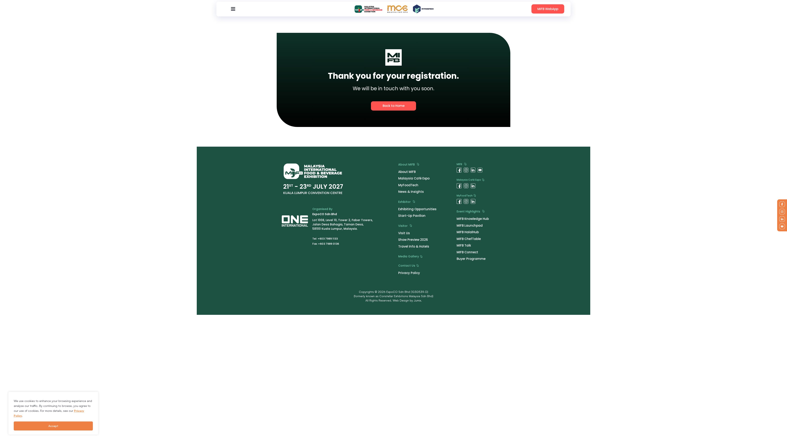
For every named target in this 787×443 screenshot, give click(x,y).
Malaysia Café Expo (469, 180)
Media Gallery (409, 256)
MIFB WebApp (547, 9)
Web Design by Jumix (407, 300)
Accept (53, 426)
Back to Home (394, 106)
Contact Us (407, 265)
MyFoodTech (465, 195)
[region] (53, 413)
